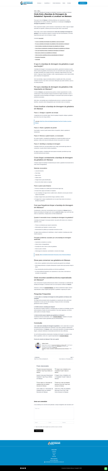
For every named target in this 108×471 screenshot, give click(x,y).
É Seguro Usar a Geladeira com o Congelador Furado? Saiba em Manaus (63, 377)
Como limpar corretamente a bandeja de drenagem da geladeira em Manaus (52, 48)
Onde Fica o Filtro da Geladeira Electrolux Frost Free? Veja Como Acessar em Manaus (62, 390)
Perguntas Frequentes (40, 57)
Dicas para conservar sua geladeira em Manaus (46, 52)
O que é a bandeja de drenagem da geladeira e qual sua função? (49, 41)
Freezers (48, 348)
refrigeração (59, 346)
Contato (69, 3)
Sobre (63, 3)
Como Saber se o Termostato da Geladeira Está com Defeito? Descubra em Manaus (45, 390)
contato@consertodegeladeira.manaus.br (54, 461)
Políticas (54, 451)
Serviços (39, 3)
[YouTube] (23, 468)
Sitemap (54, 456)
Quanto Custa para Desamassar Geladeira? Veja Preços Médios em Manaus (45, 377)
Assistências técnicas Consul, (59, 348)
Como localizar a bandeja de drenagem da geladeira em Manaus (49, 46)
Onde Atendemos (56, 3)
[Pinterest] (25, 468)
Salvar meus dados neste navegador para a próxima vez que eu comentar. (49, 426)
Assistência (46, 3)
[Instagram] (21, 468)
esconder (41, 38)
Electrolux (67, 348)
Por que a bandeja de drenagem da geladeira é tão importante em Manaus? (52, 43)
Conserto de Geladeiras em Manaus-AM (59, 345)
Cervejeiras (52, 348)
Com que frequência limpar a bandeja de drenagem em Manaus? (49, 50)
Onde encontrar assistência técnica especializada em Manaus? (49, 55)
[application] (41, 3)
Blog (54, 454)
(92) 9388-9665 (54, 460)
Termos (54, 453)
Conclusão (37, 59)
